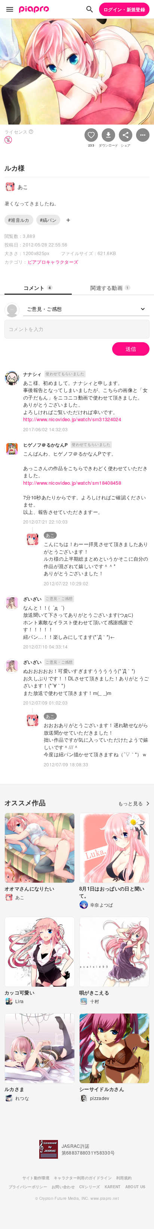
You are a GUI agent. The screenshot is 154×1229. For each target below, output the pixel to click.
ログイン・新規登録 (124, 9)
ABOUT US (135, 1186)
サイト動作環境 (35, 1177)
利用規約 (124, 1177)
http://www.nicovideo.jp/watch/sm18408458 (72, 482)
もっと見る (130, 803)
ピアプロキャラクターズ (53, 261)
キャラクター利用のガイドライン (83, 1177)
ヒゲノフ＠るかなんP (45, 444)
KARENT (113, 1186)
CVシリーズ (89, 1186)
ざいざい (32, 598)
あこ (50, 535)
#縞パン (48, 220)
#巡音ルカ (19, 220)
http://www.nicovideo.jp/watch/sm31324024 (72, 419)
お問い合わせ (63, 1186)
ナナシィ (32, 374)
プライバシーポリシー (28, 1186)
